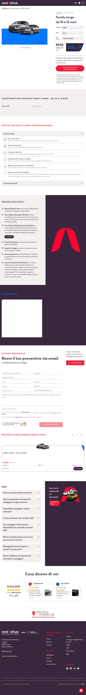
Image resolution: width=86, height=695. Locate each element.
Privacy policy (18, 417)
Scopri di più (9, 236)
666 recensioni (16, 592)
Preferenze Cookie (24, 684)
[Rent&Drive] (10, 631)
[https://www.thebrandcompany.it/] (65, 685)
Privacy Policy (5, 684)
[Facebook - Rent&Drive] (67, 668)
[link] (22, 318)
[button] (43, 133)
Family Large (26, 47)
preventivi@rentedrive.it (10, 656)
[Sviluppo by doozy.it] (82, 685)
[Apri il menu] (82, 3)
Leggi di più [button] (32, 598)
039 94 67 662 (6, 651)
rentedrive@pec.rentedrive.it (76, 678)
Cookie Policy (14, 684)
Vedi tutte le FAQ (54, 503)
